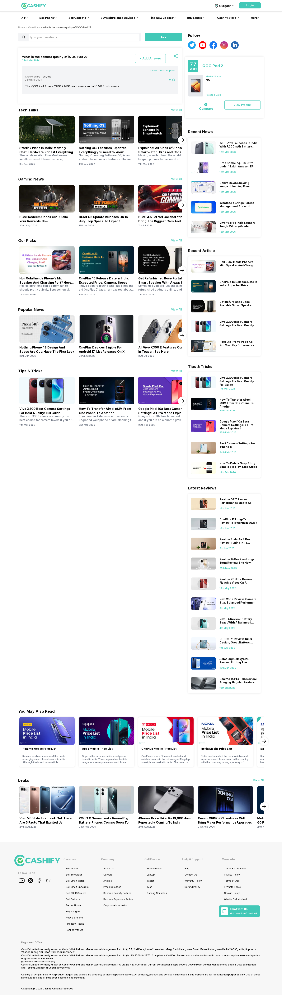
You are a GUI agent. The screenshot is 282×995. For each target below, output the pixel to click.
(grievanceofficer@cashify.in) (38, 961)
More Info (228, 859)
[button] (250, 5)
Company (107, 859)
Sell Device (152, 859)
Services (69, 859)
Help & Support (192, 859)
